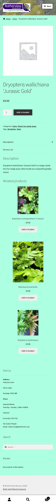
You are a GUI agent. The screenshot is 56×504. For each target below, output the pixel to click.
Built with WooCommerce (14, 489)
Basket (43, 497)
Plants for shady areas (27, 126)
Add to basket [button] (28, 229)
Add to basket (23, 112)
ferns (19, 129)
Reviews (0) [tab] (8, 149)
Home (8, 19)
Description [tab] (8, 142)
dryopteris (11, 129)
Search (28, 499)
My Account (9, 499)
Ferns (15, 19)
